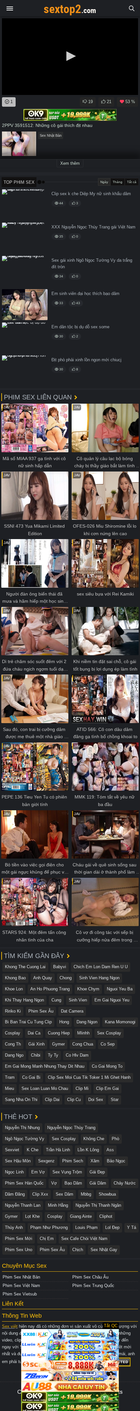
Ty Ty (53, 1055)
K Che (32, 1149)
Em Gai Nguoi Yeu (111, 1000)
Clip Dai (52, 1099)
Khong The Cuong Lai (25, 966)
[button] (70, 56)
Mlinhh (83, 1033)
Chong (66, 977)
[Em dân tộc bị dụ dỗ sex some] (25, 337)
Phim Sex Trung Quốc (93, 1285)
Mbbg (86, 1194)
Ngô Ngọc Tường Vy (24, 1138)
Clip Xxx (40, 1194)
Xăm (95, 1160)
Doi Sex (95, 1099)
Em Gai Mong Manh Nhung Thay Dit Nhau (44, 1066)
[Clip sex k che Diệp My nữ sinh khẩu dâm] (25, 204)
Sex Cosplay (109, 1033)
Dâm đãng (15, 1194)
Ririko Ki (13, 1011)
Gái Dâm (98, 1183)
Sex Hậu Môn (18, 1160)
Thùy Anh (14, 1227)
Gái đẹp (97, 1172)
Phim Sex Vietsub (20, 1294)
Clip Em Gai (107, 1088)
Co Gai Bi (31, 1077)
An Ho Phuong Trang (50, 988)
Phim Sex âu (40, 1011)
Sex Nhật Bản (51, 135)
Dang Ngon (87, 1021)
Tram (10, 1077)
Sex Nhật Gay (104, 1249)
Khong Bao (15, 977)
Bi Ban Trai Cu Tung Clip (28, 1021)
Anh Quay (42, 977)
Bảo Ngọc (116, 1160)
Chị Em (47, 1238)
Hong (64, 1021)
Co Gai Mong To (107, 1066)
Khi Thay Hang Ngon (24, 1000)
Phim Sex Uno (18, 1249)
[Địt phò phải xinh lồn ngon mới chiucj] (25, 370)
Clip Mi (82, 1088)
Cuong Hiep (59, 1033)
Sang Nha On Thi (21, 1099)
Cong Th (13, 1044)
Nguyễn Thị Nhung (22, 1127)
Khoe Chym (88, 988)
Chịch (77, 1249)
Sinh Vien (78, 1000)
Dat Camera (72, 1011)
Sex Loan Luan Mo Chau (44, 1088)
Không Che (93, 1138)
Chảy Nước (125, 1183)
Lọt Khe (32, 1216)
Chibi (35, 1055)
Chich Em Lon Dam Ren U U (101, 966)
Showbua (107, 1194)
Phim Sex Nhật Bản (21, 1277)
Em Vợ (38, 1172)
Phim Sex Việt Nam (21, 1285)
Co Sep (108, 1044)
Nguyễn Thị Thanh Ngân (98, 1205)
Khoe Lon (14, 988)
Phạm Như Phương (49, 1227)
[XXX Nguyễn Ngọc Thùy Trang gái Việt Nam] (25, 238)
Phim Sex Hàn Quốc (24, 1183)
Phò (115, 1138)
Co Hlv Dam (77, 1055)
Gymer (58, 1044)
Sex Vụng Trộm (67, 1172)
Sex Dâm (64, 1194)
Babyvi (59, 966)
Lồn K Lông (88, 1149)
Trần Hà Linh (58, 1149)
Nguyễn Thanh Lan (22, 1205)
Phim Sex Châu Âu (90, 1277)
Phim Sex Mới (18, 1238)
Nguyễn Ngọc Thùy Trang (71, 1127)
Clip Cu (74, 1099)
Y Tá (131, 1227)
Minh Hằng (58, 1205)
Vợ (54, 1183)
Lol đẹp (112, 1227)
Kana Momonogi (120, 1021)
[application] (70, 56)
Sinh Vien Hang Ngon (99, 977)
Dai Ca (34, 1033)
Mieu (9, 1088)
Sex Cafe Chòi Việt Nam (84, 1238)
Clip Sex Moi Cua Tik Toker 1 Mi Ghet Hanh (89, 1077)
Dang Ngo (14, 1055)
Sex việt (10, 1326)
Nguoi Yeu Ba (120, 988)
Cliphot (105, 1216)
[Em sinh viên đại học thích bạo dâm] (25, 304)
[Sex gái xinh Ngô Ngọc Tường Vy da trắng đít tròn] (25, 271)
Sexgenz (46, 1160)
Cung (56, 1000)
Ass (110, 1149)
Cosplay (12, 1033)
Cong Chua (82, 1044)
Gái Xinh (36, 1044)
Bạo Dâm (73, 1183)
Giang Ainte (81, 1216)
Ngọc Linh (14, 1172)
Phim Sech (72, 1160)
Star (115, 1099)
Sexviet (12, 1149)
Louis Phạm (86, 1227)
